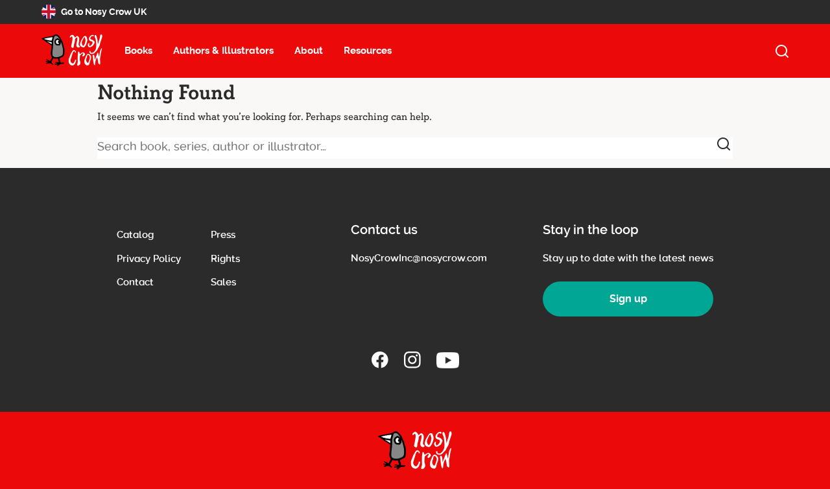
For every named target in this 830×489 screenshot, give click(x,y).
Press (223, 235)
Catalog (135, 235)
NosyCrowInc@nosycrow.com (419, 258)
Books (138, 50)
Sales (223, 282)
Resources (368, 50)
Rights (225, 259)
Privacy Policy (149, 259)
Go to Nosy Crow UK (104, 11)
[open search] (782, 51)
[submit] (723, 143)
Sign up (628, 298)
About (308, 50)
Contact (135, 282)
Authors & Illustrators (223, 50)
